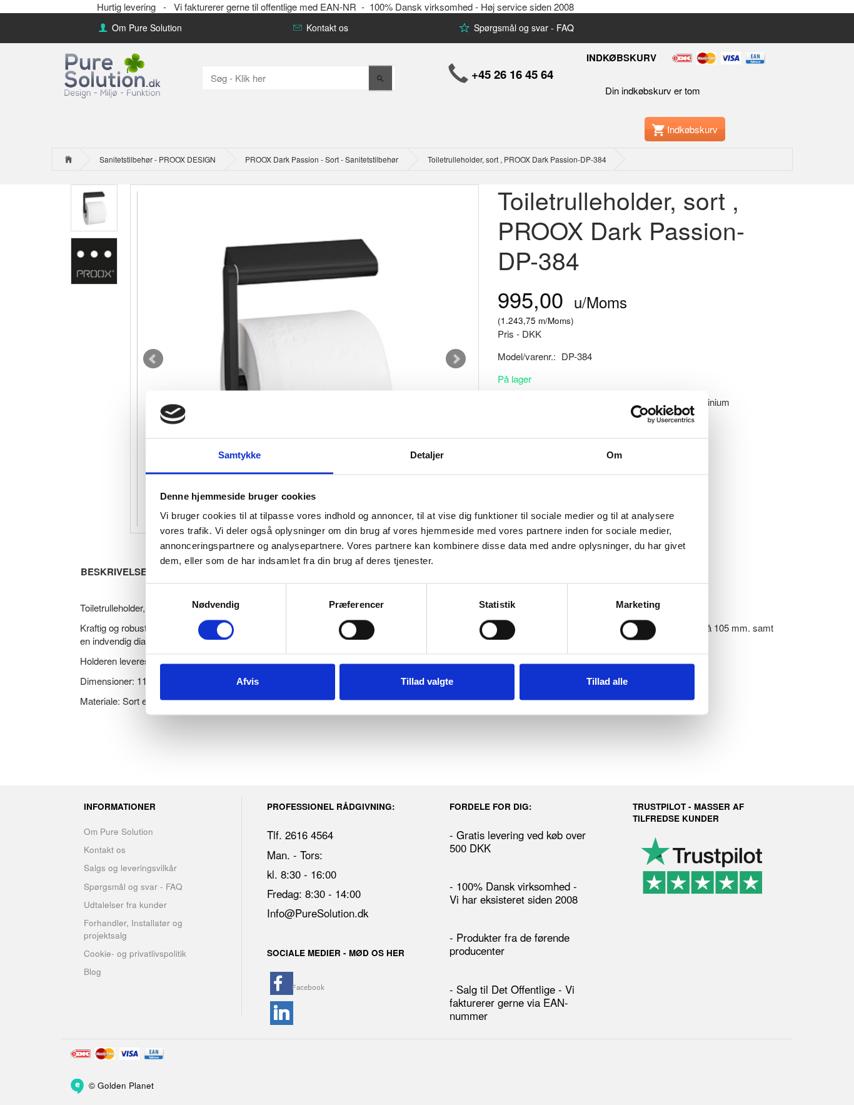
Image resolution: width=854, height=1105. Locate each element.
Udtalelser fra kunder (125, 905)
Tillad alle (607, 682)
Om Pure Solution (145, 27)
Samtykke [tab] (239, 455)
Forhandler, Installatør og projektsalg (133, 929)
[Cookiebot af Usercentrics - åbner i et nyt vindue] (640, 414)
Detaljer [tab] (427, 455)
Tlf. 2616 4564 (300, 834)
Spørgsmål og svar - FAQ (522, 27)
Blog (92, 971)
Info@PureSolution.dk (317, 913)
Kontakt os (326, 27)
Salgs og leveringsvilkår (130, 868)
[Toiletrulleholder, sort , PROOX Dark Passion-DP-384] (304, 359)
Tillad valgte (427, 682)
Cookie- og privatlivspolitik (135, 953)
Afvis (247, 682)
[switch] (356, 630)
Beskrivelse (114, 571)
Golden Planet (126, 1085)
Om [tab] (614, 455)
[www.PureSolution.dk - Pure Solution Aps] (113, 74)
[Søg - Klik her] (380, 78)
